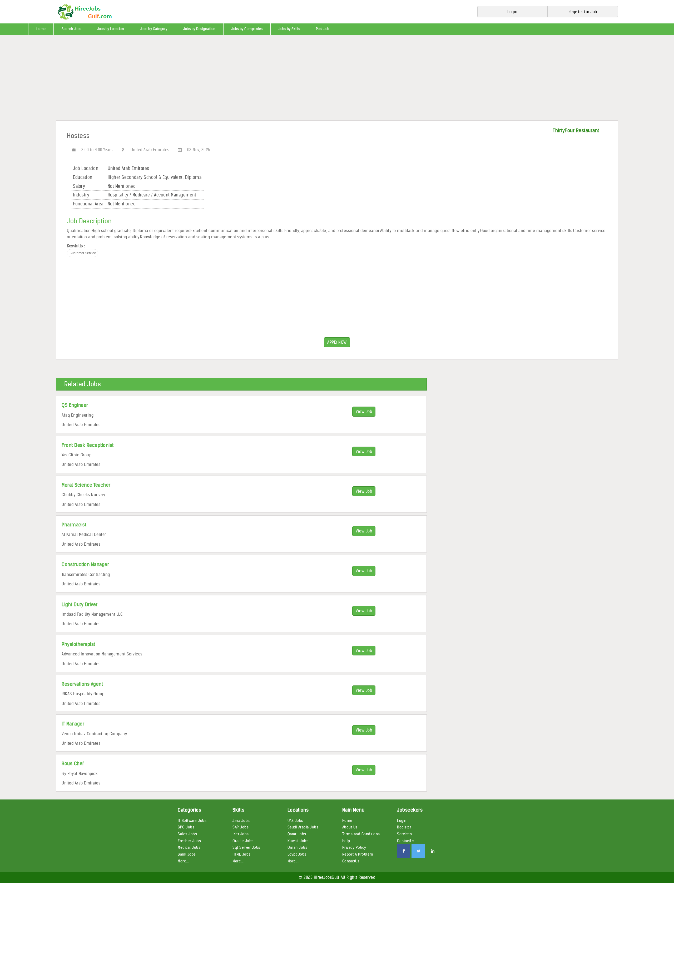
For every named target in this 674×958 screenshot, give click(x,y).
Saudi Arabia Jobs (303, 827)
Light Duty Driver (80, 604)
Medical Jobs (189, 847)
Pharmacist (74, 525)
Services (404, 834)
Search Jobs (71, 29)
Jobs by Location (110, 29)
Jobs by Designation (199, 29)
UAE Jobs (295, 820)
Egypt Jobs (297, 854)
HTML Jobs (241, 854)
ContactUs (351, 861)
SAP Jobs (240, 827)
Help (346, 840)
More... (183, 861)
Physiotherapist (78, 644)
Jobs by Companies (247, 29)
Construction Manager (85, 564)
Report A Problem (357, 854)
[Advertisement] (158, 79)
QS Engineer (75, 405)
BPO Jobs (186, 827)
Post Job (322, 29)
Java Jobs (241, 820)
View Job (364, 411)
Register (404, 827)
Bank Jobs (187, 854)
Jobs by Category (153, 29)
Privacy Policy (354, 847)
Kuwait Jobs (298, 840)
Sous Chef (73, 764)
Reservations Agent (82, 684)
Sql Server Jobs (246, 847)
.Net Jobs (240, 834)
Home (41, 29)
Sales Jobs (187, 834)
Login (402, 820)
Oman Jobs (298, 847)
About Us (350, 827)
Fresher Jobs (189, 840)
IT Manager (73, 724)
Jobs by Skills (289, 29)
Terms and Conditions (361, 834)
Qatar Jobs (297, 834)
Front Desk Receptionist (88, 445)
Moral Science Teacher (86, 485)
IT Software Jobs (192, 820)
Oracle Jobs (243, 840)
